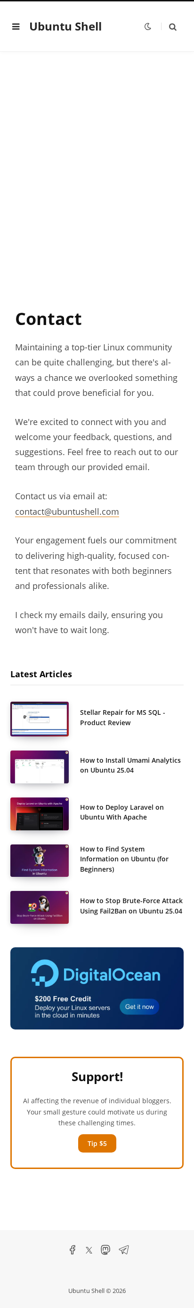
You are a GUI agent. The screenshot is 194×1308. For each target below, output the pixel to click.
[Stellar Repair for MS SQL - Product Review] (45, 719)
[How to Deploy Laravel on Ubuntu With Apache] (45, 813)
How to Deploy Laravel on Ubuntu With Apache (122, 812)
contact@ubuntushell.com (67, 511)
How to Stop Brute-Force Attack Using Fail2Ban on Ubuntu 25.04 (131, 905)
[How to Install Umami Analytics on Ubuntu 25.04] (45, 767)
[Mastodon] (105, 1252)
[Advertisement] (97, 179)
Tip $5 (97, 1143)
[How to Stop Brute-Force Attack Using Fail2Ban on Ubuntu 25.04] (45, 907)
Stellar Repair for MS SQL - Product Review (122, 717)
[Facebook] (72, 1252)
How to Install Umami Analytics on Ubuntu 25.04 (130, 765)
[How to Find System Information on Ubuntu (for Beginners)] (45, 860)
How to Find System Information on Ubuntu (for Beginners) (124, 859)
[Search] (169, 27)
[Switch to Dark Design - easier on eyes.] (148, 26)
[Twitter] (89, 1251)
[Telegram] (123, 1252)
